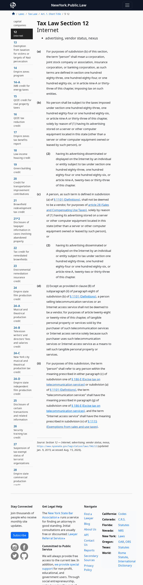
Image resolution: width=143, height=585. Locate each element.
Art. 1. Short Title (51, 14)
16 (19, 119)
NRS (121, 530)
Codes (122, 514)
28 (21, 477)
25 (21, 410)
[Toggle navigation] (127, 5)
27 (22, 453)
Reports (89, 550)
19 (22, 168)
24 (22, 293)
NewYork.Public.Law (68, 5)
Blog (87, 524)
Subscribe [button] (19, 535)
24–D (22, 386)
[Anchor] (59, 93)
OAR (121, 542)
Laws (21, 14)
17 (21, 137)
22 (21, 253)
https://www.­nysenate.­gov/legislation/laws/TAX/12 (67, 446)
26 (20, 431)
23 (22, 273)
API (86, 535)
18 (22, 154)
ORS (128, 542)
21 (22, 206)
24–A (21, 313)
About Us (90, 529)
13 (22, 51)
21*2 (22, 230)
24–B (22, 337)
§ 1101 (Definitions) (67, 200)
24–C (22, 362)
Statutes (123, 525)
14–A (22, 85)
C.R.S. (121, 519)
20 (22, 186)
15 (22, 101)
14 (21, 71)
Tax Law (32, 14)
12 (18, 33)
